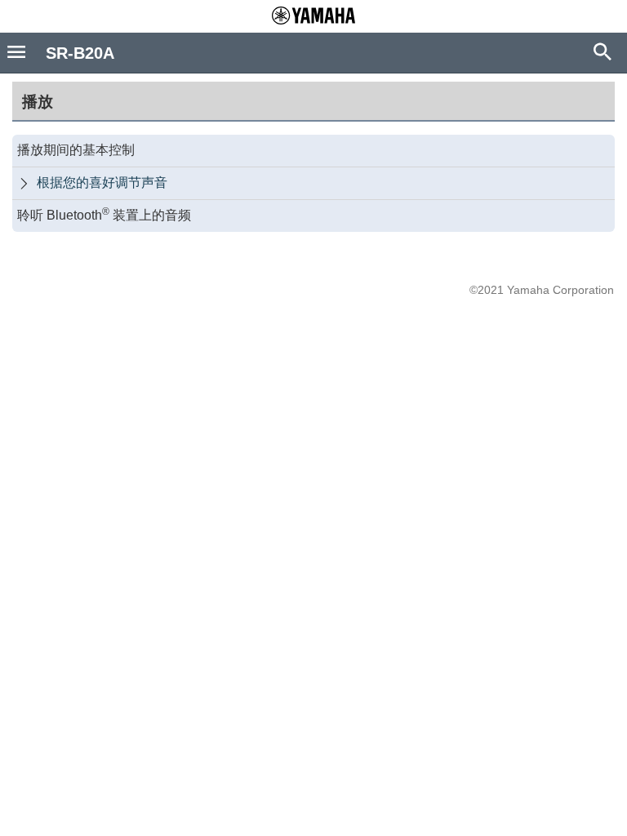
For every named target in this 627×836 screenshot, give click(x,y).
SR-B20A (80, 53)
